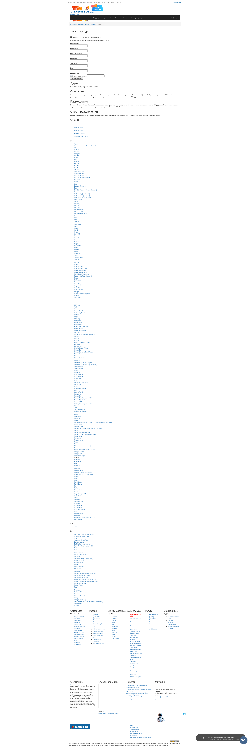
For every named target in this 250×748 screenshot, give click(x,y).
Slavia (76, 278)
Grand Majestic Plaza (80, 400)
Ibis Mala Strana (79, 209)
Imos (75, 217)
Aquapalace (78, 321)
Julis (75, 408)
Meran (76, 248)
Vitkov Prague (78, 513)
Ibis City (76, 206)
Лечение (133, 635)
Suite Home (77, 496)
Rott (75, 480)
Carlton (76, 338)
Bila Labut (77, 332)
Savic (76, 486)
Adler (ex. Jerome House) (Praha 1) (85, 146)
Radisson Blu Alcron (80, 592)
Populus (76, 264)
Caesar (76, 336)
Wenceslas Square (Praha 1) (83, 294)
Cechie (76, 169)
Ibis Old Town (78, 211)
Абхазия (114, 617)
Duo (75, 380)
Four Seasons (78, 553)
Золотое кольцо (98, 620)
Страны (80, 24)
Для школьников (79, 626)
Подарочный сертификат (153, 629)
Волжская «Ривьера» (77, 643)
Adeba (76, 144)
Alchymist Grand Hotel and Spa (84, 534)
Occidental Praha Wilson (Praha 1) (85, 579)
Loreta (76, 236)
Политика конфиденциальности (140, 737)
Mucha (76, 442)
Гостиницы (77, 622)
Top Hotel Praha (79, 502)
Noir (75, 448)
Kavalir (76, 230)
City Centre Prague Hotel (82, 177)
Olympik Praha (78, 454)
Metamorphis (78, 436)
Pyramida (77, 468)
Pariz (75, 587)
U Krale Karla (78, 505)
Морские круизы (135, 643)
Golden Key (77, 394)
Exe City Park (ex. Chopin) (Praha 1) (85, 190)
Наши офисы (159, 700)
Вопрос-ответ (105, 2)
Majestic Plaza (78, 426)
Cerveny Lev (78, 346)
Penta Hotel (77, 461)
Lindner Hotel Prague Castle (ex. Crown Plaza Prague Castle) (93, 422)
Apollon (76, 152)
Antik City (77, 319)
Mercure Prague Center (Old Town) (85, 434)
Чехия (87, 24)
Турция (114, 636)
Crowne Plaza (78, 367)
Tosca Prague (78, 284)
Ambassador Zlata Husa (81, 536)
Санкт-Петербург (98, 624)
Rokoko (76, 476)
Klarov (76, 414)
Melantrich (77, 246)
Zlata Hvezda (78, 519)
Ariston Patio (78, 323)
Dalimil (76, 181)
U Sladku (77, 288)
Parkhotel (77, 459)
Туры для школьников (134, 662)
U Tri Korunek (78, 290)
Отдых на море (98, 632)
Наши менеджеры (136, 733)
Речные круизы (79, 634)
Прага (93, 24)
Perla (75, 463)
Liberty (76, 420)
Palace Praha (78, 585)
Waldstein (77, 515)
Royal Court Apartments (81, 274)
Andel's (76, 315)
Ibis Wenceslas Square (81, 213)
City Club (77, 179)
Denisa (76, 370)
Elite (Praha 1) (78, 384)
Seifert (76, 488)
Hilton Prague (78, 562)
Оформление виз (154, 620)
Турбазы (77, 619)
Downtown (77, 378)
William (76, 296)
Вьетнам (114, 619)
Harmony (77, 204)
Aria (75, 538)
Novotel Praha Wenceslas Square (84, 450)
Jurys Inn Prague (79, 410)
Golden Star (78, 396)
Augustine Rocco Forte (81, 540)
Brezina (76, 165)
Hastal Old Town (79, 402)
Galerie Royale (78, 392)
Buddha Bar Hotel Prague (82, 544)
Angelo (76, 317)
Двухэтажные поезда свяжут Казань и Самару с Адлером (138, 694)
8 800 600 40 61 (160, 687)
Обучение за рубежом (134, 638)
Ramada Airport (79, 470)
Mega (76, 244)
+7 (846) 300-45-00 (76, 12)
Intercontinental (79, 566)
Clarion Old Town (79, 354)
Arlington (77, 154)
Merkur (76, 250)
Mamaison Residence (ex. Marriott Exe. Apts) (88, 428)
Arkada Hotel (78, 324)
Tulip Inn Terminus (80, 286)
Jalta (75, 527)
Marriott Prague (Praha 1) (82, 577)
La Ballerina (78, 416)
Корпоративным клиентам (84, 2)
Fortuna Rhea (78, 130)
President (77, 590)
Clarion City (77, 350)
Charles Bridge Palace (81, 348)
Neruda (76, 444)
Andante (76, 150)
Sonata (76, 492)
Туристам (97, 2)
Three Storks (78, 604)
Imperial (76, 564)
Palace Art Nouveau (80, 583)
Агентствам (71, 2)
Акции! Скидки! (79, 617)
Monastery (77, 438)
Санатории (77, 621)
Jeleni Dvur (77, 224)
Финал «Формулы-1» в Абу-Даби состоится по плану (136, 686)
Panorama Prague (80, 456)
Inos (75, 219)
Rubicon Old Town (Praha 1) (83, 276)
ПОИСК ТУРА (74, 14)
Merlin (76, 251)
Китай (113, 624)
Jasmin (76, 221)
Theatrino (77, 500)
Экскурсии (77, 624)
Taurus (76, 498)
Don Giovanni (78, 374)
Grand (76, 202)
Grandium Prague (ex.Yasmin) (83, 559)
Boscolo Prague (79, 542)
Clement (76, 356)
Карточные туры (135, 677)
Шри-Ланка (115, 638)
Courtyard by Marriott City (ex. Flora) (85, 365)
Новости (118, 2)
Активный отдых (79, 632)
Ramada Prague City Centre (83, 472)
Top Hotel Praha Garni (81, 136)
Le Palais (77, 571)
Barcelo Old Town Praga (81, 326)
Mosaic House (78, 440)
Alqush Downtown (79, 311)
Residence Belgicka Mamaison (83, 474)
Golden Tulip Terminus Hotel (83, 398)
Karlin (76, 228)
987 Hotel (77, 305)
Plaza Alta (77, 465)
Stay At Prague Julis (80, 494)
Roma (76, 478)
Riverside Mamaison (80, 596)
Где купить (176, 18)
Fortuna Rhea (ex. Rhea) (82, 196)
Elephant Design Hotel (81, 382)
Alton (75, 148)
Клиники (133, 675)
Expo (75, 390)
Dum (75, 188)
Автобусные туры (98, 643)
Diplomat (77, 372)
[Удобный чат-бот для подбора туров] (171, 717)
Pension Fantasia (79, 133)
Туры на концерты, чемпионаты (172, 622)
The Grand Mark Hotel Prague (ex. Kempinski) (88, 602)
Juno (75, 226)
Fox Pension (78, 200)
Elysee (76, 386)
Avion (76, 158)
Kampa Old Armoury (80, 412)
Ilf (74, 215)
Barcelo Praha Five (80, 330)
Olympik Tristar (78, 257)
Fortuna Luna (78, 128)
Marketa (76, 242)
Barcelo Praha (78, 328)
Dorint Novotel (78, 376)
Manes (76, 430)
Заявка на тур (134, 729)
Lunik (76, 240)
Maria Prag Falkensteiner (82, 432)
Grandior (77, 557)
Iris (75, 406)
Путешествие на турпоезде (98, 640)
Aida (75, 309)
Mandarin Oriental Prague (82, 575)
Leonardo (77, 418)
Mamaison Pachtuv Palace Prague (85, 573)
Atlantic (76, 156)
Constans (77, 361)
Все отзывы (102, 713)
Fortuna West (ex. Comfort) (82, 198)
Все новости (130, 702)
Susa (75, 282)
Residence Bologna (80, 270)
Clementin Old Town (80, 358)
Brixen (76, 167)
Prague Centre (78, 266)
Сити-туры (133, 651)
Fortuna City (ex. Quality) (82, 194)
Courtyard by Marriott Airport (83, 363)
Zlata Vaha (77, 297)
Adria (75, 307)
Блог (112, 2)
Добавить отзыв (113, 713)
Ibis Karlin (77, 207)
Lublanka (77, 238)
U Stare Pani (78, 507)
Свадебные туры (135, 649)
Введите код (74, 73)
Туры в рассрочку (136, 18)
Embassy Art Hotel (80, 388)
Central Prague (79, 171)
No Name (77, 253)
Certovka (77, 344)
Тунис (113, 634)
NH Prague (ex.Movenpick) (82, 446)
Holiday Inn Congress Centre (83, 404)
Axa (75, 160)
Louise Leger (78, 424)
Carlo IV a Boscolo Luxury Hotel (84, 546)
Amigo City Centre (79, 313)
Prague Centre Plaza (80, 268)
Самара (125, 18)
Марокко (114, 628)
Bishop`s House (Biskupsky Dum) (84, 334)
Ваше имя (73, 58)
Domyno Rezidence (80, 186)
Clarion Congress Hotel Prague (83, 352)
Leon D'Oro (77, 234)
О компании (177, 2)
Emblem (76, 550)
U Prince (76, 606)
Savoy (76, 598)
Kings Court (77, 568)
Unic (75, 511)
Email (72, 68)
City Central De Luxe (80, 175)
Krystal (76, 232)
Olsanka (76, 255)
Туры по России (115, 18)
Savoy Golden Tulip (80, 600)
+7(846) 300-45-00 (160, 685)
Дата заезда (74, 43)
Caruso (76, 340)
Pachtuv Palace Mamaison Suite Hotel (86, 581)
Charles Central (79, 173)
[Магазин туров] (97, 8)
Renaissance (78, 594)
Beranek (76, 161)
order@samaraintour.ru (164, 697)
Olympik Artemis (79, 452)
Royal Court (78, 482)
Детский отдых (135, 632)
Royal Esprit (78, 484)
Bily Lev (76, 163)
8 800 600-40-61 (89, 12)
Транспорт (77, 628)
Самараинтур (74, 685)
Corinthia (77, 548)
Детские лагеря (79, 636)
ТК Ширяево (78, 630)
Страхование (153, 622)
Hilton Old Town (79, 561)
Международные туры (100, 18)
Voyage (76, 292)
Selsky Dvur (78, 490)
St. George (77, 280)
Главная (73, 24)
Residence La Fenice (80, 272)
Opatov (76, 259)
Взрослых (73, 48)
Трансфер (152, 618)
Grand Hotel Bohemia (81, 555)
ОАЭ (113, 630)
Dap (75, 184)
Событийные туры (99, 630)
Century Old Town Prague (82, 342)
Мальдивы (115, 626)
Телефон (73, 63)
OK (203, 738)
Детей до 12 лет (75, 53)
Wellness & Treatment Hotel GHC (84, 517)
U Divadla (77, 504)
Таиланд (114, 632)
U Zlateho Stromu (79, 509)
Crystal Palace (78, 368)
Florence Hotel (78, 192)
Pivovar (76, 262)
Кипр (113, 622)
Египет (114, 621)
